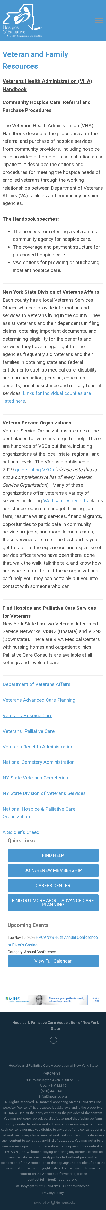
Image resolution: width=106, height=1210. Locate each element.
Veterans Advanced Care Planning (39, 700)
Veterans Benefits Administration (38, 747)
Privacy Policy (53, 1193)
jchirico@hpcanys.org (58, 1179)
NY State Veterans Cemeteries (35, 778)
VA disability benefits (65, 501)
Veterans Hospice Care (27, 715)
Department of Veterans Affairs (36, 684)
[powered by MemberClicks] (53, 1203)
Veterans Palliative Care (29, 731)
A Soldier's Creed (21, 832)
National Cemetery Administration (39, 762)
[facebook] (53, 1040)
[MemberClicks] (22, 20)
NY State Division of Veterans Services (44, 793)
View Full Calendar (53, 961)
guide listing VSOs (35, 470)
